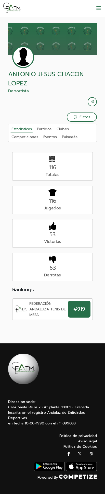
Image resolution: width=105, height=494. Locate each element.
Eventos (50, 137)
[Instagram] (91, 454)
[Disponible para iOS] (81, 470)
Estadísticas (21, 129)
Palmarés (69, 137)
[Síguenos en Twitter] (80, 454)
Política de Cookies (80, 446)
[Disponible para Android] (49, 470)
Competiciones (24, 137)
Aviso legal (87, 441)
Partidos (44, 129)
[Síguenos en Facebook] (69, 454)
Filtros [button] (85, 117)
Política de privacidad (78, 436)
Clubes (63, 129)
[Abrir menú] (98, 8)
